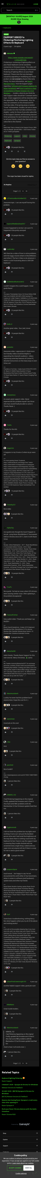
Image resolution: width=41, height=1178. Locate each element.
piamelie (10, 347)
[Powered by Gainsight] (20, 1125)
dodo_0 (9, 324)
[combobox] (20, 10)
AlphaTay (10, 528)
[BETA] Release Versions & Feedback (15, 1096)
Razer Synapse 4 (8, 1105)
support (17, 136)
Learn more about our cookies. (23, 1163)
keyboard (8, 141)
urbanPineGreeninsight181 (16, 981)
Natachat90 (11, 651)
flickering (8, 136)
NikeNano (10, 1004)
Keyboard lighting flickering (12, 1078)
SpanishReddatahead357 (16, 224)
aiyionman (11, 719)
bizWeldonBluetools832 (15, 282)
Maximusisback (12, 693)
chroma (32, 136)
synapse (17, 141)
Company (6, 1152)
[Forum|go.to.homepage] (14, 4)
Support (5, 1146)
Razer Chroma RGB (8, 1114)
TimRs (9, 425)
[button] (2, 5)
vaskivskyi (10, 249)
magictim (10, 448)
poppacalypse (12, 869)
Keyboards (7, 28)
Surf (8, 914)
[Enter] (3, 10)
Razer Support (7, 1081)
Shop (4, 1133)
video (25, 136)
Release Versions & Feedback (12, 1087)
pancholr (10, 765)
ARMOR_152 (11, 795)
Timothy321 (11, 505)
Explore (5, 1139)
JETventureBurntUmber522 (16, 198)
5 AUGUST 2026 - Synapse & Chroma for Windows (20, 1084)
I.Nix (8, 742)
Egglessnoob (11, 827)
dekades (10, 53)
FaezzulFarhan (12, 615)
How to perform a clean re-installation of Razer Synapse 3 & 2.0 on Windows (20, 90)
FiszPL (9, 587)
